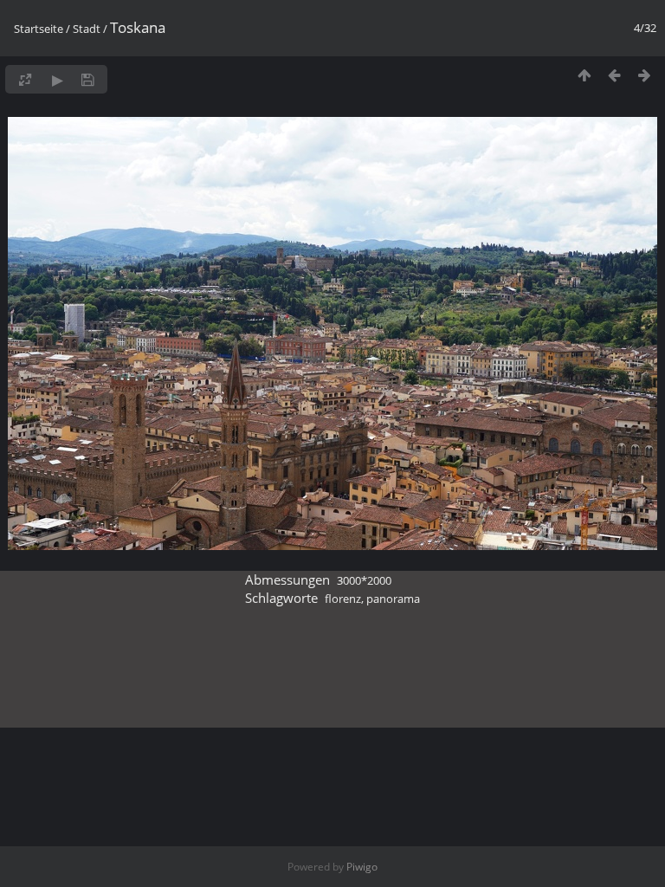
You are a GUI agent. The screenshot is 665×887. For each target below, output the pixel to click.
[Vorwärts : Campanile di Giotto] (644, 75)
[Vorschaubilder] (584, 75)
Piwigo (362, 866)
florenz (343, 598)
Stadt (86, 28)
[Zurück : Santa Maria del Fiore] (614, 75)
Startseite (38, 28)
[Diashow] (57, 79)
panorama (393, 598)
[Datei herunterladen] (88, 79)
